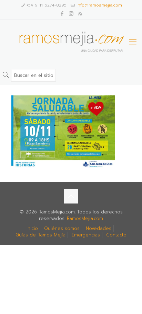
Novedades (98, 228)
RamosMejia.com (85, 218)
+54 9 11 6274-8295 (47, 5)
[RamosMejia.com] (71, 41)
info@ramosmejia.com (99, 5)
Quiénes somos (62, 228)
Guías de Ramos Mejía (40, 235)
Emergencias (86, 235)
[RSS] (80, 14)
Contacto (116, 235)
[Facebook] (62, 14)
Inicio (32, 228)
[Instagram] (71, 14)
